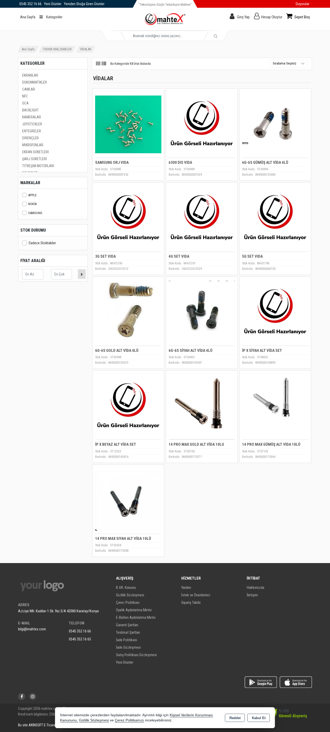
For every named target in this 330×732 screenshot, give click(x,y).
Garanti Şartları (127, 625)
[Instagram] (32, 696)
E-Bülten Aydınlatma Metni (135, 617)
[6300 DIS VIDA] (202, 124)
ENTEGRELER (31, 131)
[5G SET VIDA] (275, 218)
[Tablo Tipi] (104, 63)
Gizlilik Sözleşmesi (130, 595)
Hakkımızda (255, 587)
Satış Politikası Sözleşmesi (136, 655)
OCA (25, 103)
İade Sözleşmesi (128, 647)
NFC (25, 96)
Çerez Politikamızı (129, 720)
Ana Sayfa (27, 17)
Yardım (186, 587)
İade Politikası (126, 640)
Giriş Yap (243, 17)
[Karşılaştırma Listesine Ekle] (99, 107)
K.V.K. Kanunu (126, 587)
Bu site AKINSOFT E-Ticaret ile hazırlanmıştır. (50, 725)
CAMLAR (28, 89)
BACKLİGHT (30, 110)
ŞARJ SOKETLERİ (34, 159)
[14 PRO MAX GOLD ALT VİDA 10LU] (202, 406)
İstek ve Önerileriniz (195, 595)
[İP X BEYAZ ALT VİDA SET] (128, 406)
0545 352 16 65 (80, 639)
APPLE (32, 195)
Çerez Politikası (127, 602)
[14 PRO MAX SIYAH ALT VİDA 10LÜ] (128, 500)
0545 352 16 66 (80, 631)
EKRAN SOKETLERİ (35, 152)
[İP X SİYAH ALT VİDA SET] (275, 312)
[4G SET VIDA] (202, 218)
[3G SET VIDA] (128, 218)
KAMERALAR (31, 117)
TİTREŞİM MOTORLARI (38, 166)
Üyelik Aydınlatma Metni (134, 610)
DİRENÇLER (30, 138)
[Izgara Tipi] (98, 63)
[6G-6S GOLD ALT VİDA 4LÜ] (128, 312)
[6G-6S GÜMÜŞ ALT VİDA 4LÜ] (275, 124)
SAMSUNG (35, 213)
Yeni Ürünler (124, 662)
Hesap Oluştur (271, 17)
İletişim (252, 595)
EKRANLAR (30, 75)
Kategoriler (53, 17)
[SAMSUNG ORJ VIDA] (128, 124)
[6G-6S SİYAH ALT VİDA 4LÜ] (202, 312)
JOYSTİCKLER (32, 124)
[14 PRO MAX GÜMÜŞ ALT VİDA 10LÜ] (275, 406)
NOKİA (32, 204)
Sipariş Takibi (191, 602)
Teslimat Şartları (128, 632)
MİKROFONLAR (32, 145)
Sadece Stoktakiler (42, 243)
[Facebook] (21, 696)
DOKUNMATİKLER (34, 82)
